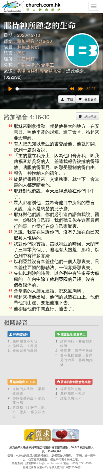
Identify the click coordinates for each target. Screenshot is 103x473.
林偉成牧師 (28, 47)
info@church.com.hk (49, 463)
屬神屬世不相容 (25, 341)
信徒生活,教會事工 (35, 65)
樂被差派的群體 (25, 350)
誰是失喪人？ (71, 398)
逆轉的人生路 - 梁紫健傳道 (28, 391)
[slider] (42, 89)
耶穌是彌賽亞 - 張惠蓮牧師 (28, 400)
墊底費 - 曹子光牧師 (76, 350)
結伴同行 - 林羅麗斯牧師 (76, 343)
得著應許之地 (71, 388)
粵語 (21, 53)
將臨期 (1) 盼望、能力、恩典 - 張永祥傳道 (28, 412)
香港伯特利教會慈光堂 (39, 71)
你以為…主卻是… (26, 345)
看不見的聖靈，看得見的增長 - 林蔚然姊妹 (76, 360)
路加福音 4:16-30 (34, 41)
